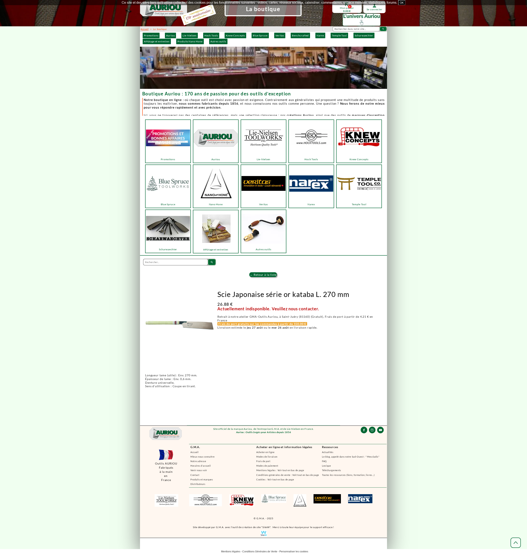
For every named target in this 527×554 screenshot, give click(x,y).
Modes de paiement (267, 465)
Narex (320, 35)
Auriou (170, 35)
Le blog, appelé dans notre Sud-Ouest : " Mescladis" (350, 456)
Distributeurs (197, 484)
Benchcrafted (300, 35)
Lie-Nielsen (189, 35)
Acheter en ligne (265, 452)
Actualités (327, 452)
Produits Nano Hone (190, 41)
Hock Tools (211, 35)
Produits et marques (201, 479)
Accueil (194, 452)
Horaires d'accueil (200, 465)
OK (402, 2)
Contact (194, 475)
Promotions (151, 35)
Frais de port (263, 461)
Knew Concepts (235, 35)
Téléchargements (331, 470)
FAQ (324, 461)
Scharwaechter (364, 35)
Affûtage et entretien (157, 41)
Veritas (279, 35)
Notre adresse (198, 461)
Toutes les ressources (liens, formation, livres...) (348, 475)
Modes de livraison (266, 456)
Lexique (326, 465)
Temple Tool (339, 35)
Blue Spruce (260, 35)
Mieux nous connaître (202, 456)
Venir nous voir (198, 470)
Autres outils (218, 41)
